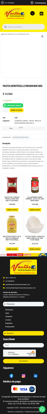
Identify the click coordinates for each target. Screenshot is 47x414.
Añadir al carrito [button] (12, 210)
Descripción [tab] (6, 137)
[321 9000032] (2, 2)
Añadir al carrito (16, 110)
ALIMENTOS (18, 121)
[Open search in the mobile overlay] (23, 27)
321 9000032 (9, 3)
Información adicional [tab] (20, 137)
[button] (41, 13)
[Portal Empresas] (32, 2)
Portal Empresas (40, 3)
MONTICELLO (30, 123)
